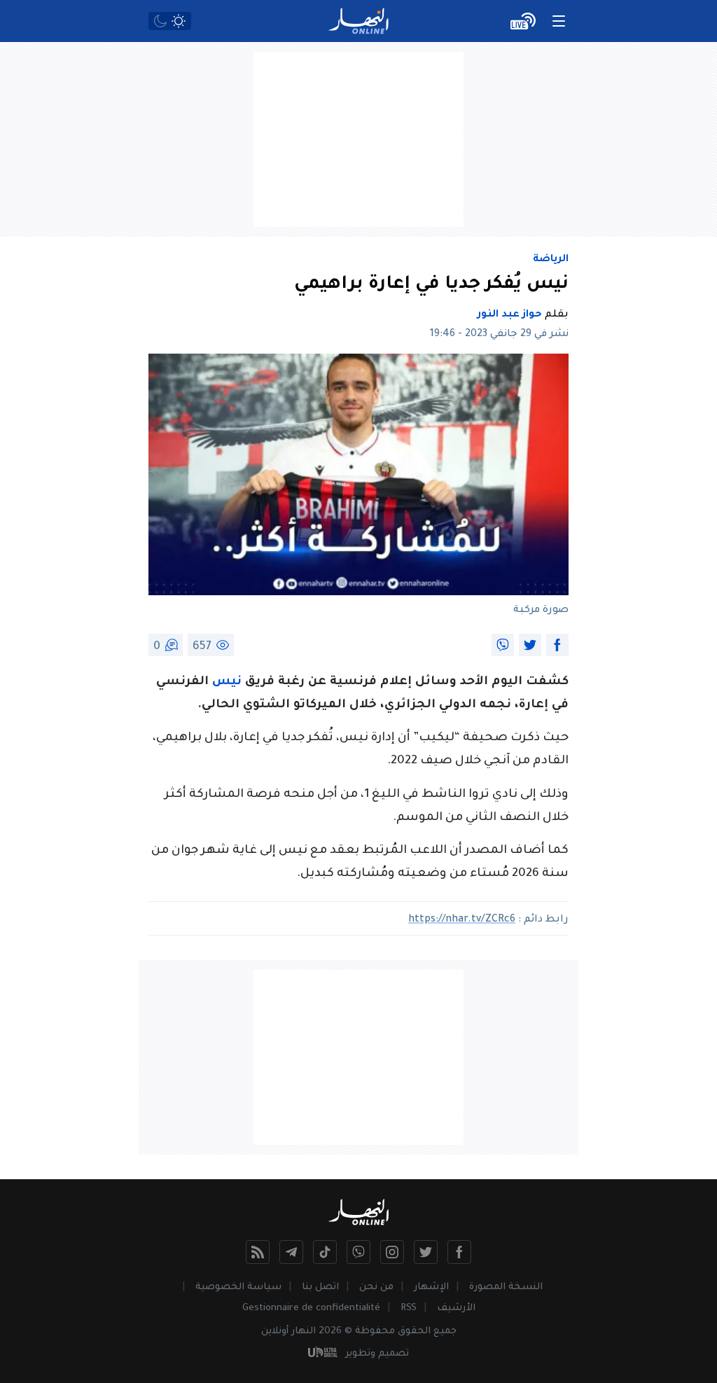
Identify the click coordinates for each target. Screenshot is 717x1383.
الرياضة (551, 259)
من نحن (376, 1287)
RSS (409, 1308)
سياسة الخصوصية (238, 1287)
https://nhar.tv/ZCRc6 (461, 920)
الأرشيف (456, 1308)
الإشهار (431, 1287)
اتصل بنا (320, 1287)
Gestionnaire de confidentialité (311, 1308)
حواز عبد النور (510, 315)
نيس (227, 682)
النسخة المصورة (506, 1287)
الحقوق (414, 1331)
